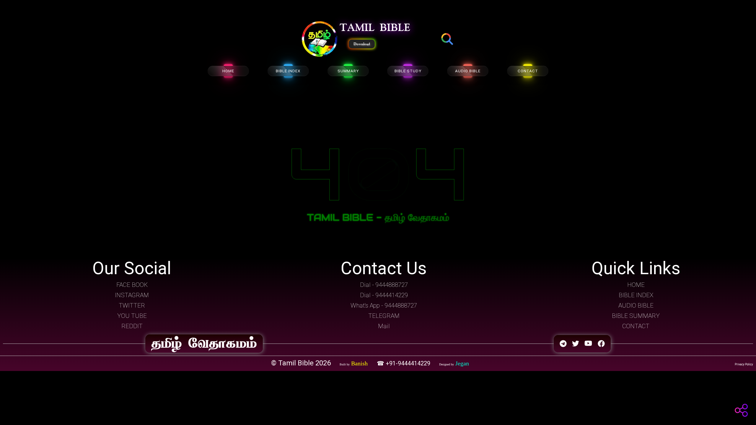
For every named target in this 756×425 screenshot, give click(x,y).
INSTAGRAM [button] (132, 295)
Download (361, 44)
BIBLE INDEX (288, 71)
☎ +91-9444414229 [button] (404, 363)
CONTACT (528, 71)
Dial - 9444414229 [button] (384, 295)
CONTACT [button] (635, 326)
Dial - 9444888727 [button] (384, 284)
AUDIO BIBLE (467, 71)
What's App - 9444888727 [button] (384, 305)
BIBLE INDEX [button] (636, 295)
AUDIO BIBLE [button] (636, 305)
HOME (228, 71)
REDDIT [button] (132, 326)
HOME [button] (636, 284)
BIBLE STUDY (408, 71)
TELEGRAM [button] (384, 315)
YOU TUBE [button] (132, 315)
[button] (319, 39)
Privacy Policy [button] (744, 364)
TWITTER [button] (132, 305)
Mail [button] (384, 326)
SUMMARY (348, 71)
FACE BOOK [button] (132, 284)
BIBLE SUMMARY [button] (636, 315)
